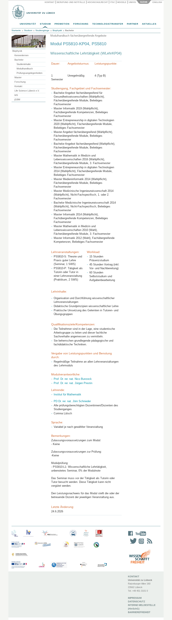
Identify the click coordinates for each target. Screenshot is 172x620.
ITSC (112, 2)
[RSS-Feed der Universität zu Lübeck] (149, 544)
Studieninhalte (24, 64)
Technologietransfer (107, 24)
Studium (45, 24)
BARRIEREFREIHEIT (139, 612)
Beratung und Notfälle (71, 2)
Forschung (81, 24)
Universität (28, 24)
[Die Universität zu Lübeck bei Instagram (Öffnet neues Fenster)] (140, 544)
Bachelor (18, 59)
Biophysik (17, 51)
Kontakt (50, 2)
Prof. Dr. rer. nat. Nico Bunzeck (73, 378)
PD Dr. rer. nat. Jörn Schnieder (72, 401)
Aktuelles (149, 24)
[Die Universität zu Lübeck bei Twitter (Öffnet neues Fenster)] (132, 544)
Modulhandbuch (25, 68)
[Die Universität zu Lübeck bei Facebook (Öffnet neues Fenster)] (130, 536)
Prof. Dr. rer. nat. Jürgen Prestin (73, 383)
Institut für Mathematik (67, 394)
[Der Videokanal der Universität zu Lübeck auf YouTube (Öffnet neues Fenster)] (140, 536)
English (157, 2)
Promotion (62, 24)
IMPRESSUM (135, 598)
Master (18, 77)
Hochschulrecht (97, 2)
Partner (132, 24)
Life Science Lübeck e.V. (26, 90)
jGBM (17, 99)
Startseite (16, 30)
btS (16, 95)
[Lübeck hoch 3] (41, 565)
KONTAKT (133, 576)
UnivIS (132, 2)
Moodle (121, 2)
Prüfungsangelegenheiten (29, 73)
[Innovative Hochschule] (102, 565)
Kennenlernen (21, 55)
